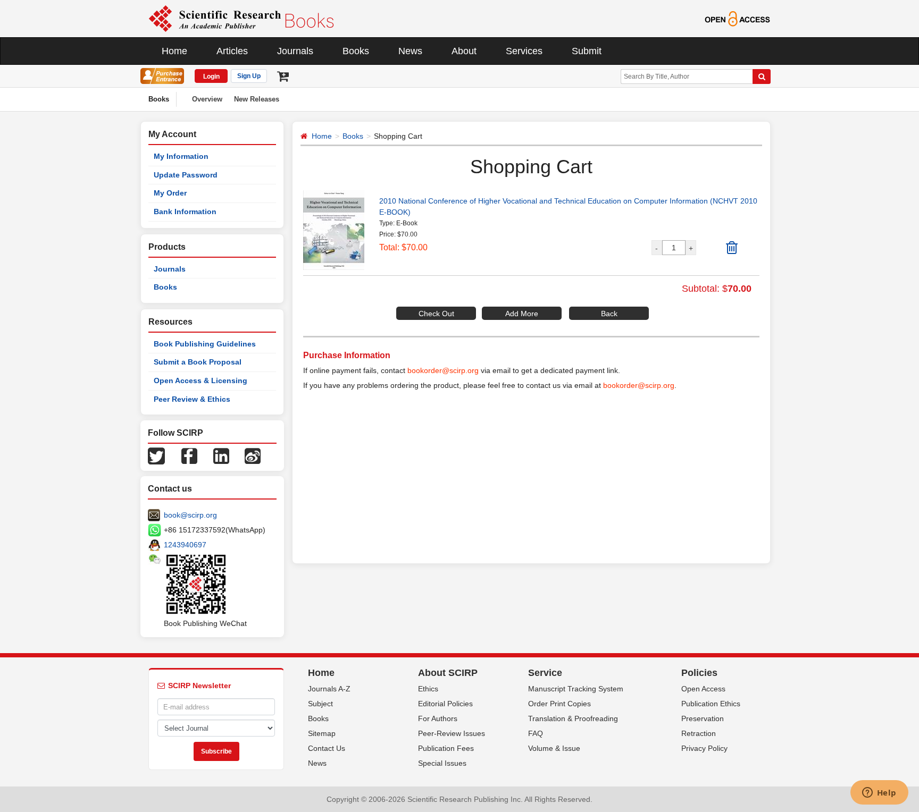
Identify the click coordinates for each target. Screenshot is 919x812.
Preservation (702, 718)
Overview (207, 99)
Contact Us (326, 748)
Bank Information (185, 211)
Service (545, 672)
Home (174, 51)
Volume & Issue (554, 748)
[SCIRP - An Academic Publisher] (241, 18)
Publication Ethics (710, 703)
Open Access (703, 688)
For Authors (437, 718)
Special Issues (442, 763)
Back (609, 313)
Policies (699, 672)
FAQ (535, 733)
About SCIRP (448, 672)
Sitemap (322, 733)
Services (524, 51)
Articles (232, 51)
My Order (170, 193)
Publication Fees (446, 748)
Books (355, 51)
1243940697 (185, 544)
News (410, 51)
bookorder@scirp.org (443, 370)
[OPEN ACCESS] (737, 18)
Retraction (698, 733)
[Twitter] (156, 455)
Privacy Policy (704, 748)
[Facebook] (189, 455)
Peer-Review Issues (451, 733)
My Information (181, 156)
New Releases (256, 99)
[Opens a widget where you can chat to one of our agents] (879, 793)
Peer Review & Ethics (192, 399)
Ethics (428, 688)
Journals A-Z (329, 688)
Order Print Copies (559, 703)
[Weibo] (253, 455)
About (464, 51)
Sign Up (249, 76)
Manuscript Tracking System (575, 688)
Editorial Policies (445, 703)
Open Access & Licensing (200, 380)
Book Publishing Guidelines (205, 344)
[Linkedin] (221, 455)
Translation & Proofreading (573, 718)
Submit (586, 51)
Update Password (186, 175)
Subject (320, 703)
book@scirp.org (190, 515)
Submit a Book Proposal (197, 362)
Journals (295, 51)
